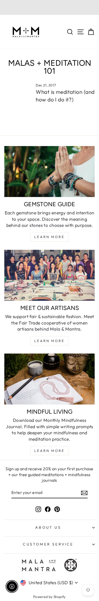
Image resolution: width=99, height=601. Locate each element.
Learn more (49, 451)
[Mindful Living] (49, 379)
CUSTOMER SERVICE (48, 544)
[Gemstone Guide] (49, 171)
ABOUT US (48, 527)
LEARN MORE (49, 237)
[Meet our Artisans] (49, 275)
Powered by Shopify (49, 597)
